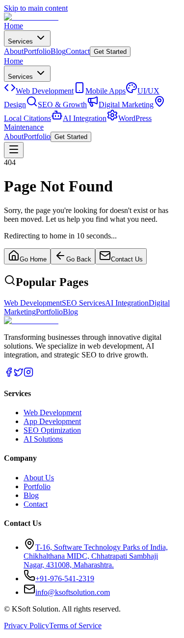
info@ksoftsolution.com (72, 592)
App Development (52, 421)
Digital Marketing (126, 104)
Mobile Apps (105, 91)
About (14, 51)
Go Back (78, 259)
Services (21, 41)
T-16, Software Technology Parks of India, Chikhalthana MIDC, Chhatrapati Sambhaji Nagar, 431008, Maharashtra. (96, 556)
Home (13, 26)
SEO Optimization (52, 430)
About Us (39, 477)
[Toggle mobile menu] (14, 150)
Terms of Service (75, 625)
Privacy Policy (26, 625)
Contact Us (127, 259)
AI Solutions (43, 439)
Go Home (33, 259)
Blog (58, 51)
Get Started (110, 51)
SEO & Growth (62, 104)
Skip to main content (36, 8)
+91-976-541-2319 (64, 578)
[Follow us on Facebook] (9, 374)
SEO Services (83, 303)
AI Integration (84, 118)
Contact (78, 51)
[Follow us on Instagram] (28, 374)
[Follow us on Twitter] (19, 374)
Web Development (45, 91)
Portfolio (37, 51)
